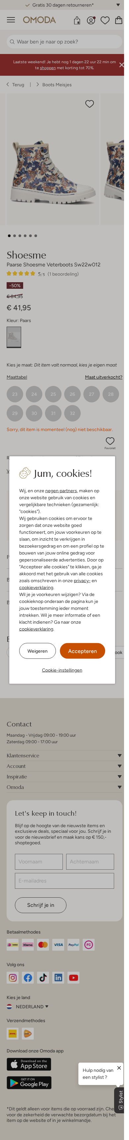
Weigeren (37, 650)
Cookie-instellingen (62, 670)
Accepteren (82, 651)
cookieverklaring (36, 587)
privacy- (82, 580)
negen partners (61, 490)
